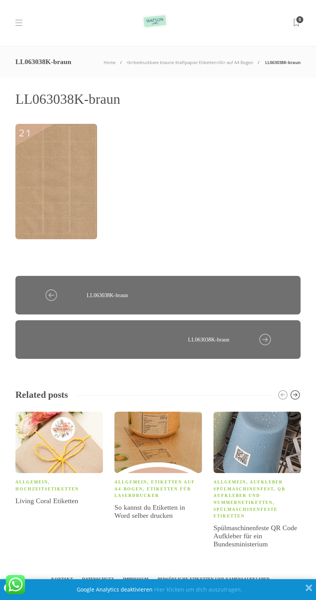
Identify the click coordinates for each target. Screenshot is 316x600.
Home (110, 62)
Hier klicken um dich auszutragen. (198, 589)
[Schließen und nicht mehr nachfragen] (309, 589)
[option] (59, 459)
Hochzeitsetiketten (47, 489)
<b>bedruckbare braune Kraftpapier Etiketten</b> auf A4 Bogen (189, 62)
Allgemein (31, 482)
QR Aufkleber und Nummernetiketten (249, 496)
